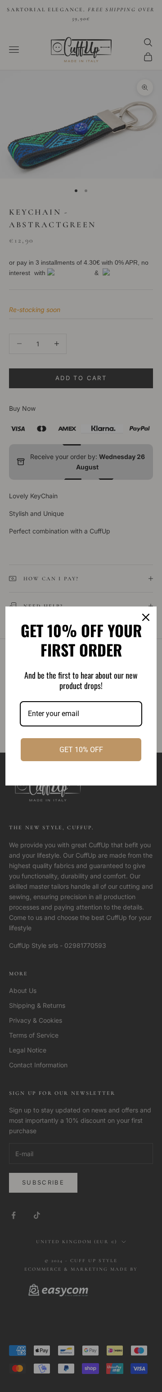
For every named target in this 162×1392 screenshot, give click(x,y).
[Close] (146, 617)
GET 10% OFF (81, 749)
